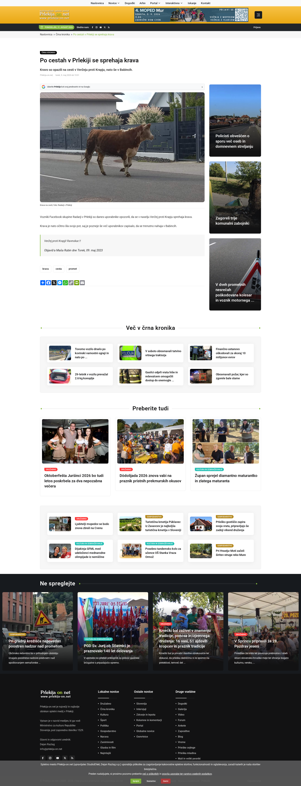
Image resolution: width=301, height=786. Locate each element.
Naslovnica (97, 3)
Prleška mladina (187, 753)
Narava (104, 736)
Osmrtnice (142, 736)
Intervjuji (141, 709)
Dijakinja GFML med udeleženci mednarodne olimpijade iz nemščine (90, 553)
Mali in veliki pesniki (189, 758)
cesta (59, 268)
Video (181, 714)
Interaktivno (173, 3)
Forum (181, 720)
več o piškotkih (150, 773)
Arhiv (142, 3)
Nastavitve (151, 781)
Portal (153, 3)
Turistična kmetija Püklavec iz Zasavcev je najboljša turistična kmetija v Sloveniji (163, 526)
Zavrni (165, 781)
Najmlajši (105, 753)
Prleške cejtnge (186, 747)
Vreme (181, 742)
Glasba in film (108, 747)
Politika (104, 725)
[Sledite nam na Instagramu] (96, 27)
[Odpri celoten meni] (258, 15)
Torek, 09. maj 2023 (90, 250)
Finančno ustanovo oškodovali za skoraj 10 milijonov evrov (231, 353)
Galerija (182, 709)
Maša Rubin (63, 250)
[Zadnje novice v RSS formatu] (109, 27)
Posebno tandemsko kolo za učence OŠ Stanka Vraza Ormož (163, 553)
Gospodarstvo (108, 731)
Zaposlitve (184, 731)
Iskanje (192, 3)
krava (45, 268)
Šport (103, 720)
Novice (112, 3)
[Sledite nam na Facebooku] (92, 27)
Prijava (257, 27)
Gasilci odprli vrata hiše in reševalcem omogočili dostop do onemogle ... (161, 376)
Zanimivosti (107, 742)
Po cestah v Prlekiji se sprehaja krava (93, 34)
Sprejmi (136, 781)
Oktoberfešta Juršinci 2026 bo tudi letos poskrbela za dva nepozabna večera (73, 480)
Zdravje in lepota (145, 714)
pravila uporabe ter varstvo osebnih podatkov (187, 773)
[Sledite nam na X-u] (105, 27)
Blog (180, 736)
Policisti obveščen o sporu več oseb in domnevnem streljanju (234, 141)
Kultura (104, 714)
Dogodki (130, 3)
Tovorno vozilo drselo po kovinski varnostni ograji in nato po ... (92, 353)
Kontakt (205, 3)
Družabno (105, 703)
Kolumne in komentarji (149, 720)
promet (73, 268)
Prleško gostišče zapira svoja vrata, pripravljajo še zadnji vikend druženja (232, 526)
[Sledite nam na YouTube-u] (101, 27)
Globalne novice (145, 731)
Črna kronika (63, 34)
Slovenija (141, 703)
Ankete (182, 725)
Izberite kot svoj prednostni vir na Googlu (68, 87)
